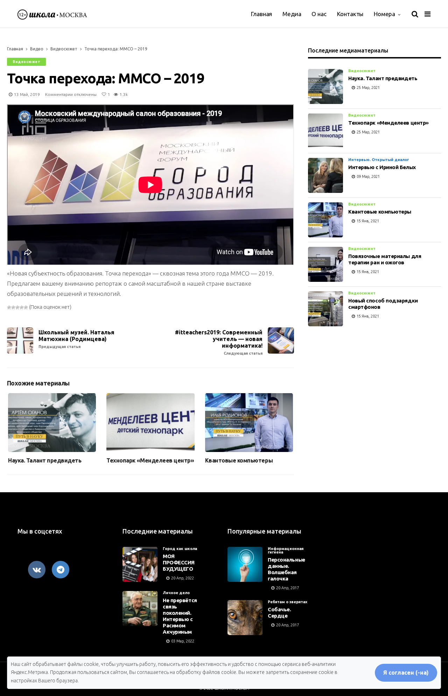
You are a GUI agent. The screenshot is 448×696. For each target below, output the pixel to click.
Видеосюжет (63, 49)
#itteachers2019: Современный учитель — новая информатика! (218, 342)
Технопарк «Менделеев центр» (150, 460)
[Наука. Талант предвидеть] (52, 422)
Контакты (350, 14)
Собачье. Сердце (279, 612)
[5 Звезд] (26, 307)
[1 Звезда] (9, 307)
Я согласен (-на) (406, 672)
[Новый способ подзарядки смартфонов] (325, 308)
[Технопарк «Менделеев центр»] (150, 422)
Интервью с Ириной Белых (382, 167)
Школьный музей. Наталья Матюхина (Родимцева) (76, 339)
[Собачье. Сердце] (244, 617)
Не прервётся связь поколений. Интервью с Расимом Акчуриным (180, 616)
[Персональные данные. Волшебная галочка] (244, 564)
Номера (384, 14)
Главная (261, 14)
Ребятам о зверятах (287, 602)
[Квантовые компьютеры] (249, 422)
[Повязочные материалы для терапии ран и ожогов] (325, 264)
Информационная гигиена (285, 550)
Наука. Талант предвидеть (44, 460)
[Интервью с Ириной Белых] (325, 175)
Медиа (291, 14)
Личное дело (176, 592)
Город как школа (180, 548)
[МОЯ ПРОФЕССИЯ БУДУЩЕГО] (140, 564)
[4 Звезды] (22, 307)
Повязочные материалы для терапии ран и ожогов (384, 259)
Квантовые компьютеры (239, 460)
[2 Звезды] (13, 307)
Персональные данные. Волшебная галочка (286, 569)
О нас (319, 14)
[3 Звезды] (17, 307)
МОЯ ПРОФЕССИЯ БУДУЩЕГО (179, 562)
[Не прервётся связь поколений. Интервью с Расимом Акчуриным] (140, 608)
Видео (36, 49)
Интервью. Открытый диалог (378, 159)
